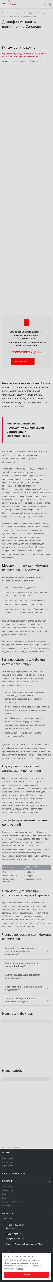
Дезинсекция (7, 1158)
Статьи (5, 1198)
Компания (7, 1181)
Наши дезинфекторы (13, 1173)
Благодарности (18, 61)
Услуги (6, 1153)
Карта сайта (7, 1219)
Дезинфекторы (8, 1194)
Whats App (6, 1253)
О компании (7, 1186)
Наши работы (7, 1190)
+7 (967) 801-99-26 (15, 1225)
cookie (20, 1269)
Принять (27, 1275)
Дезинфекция (7, 1162)
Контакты (7, 1213)
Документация (34, 61)
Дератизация (7, 1166)
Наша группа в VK (14, 1234)
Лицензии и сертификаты (12, 1202)
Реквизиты (6, 1206)
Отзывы (5, 61)
